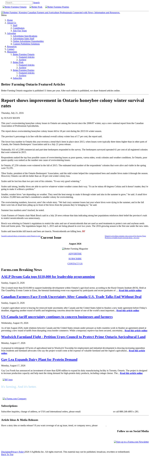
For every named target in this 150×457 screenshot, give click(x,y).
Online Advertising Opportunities (28, 41)
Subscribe (17, 78)
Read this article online (130, 290)
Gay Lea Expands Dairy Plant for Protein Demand (39, 359)
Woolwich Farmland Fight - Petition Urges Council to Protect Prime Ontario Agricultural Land (73, 337)
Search (36, 2)
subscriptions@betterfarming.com (96, 411)
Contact (10, 49)
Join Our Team (20, 30)
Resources (12, 46)
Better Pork (18, 62)
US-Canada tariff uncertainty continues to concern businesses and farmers (57, 317)
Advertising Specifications (25, 36)
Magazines (12, 52)
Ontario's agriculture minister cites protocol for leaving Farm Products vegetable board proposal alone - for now (125, 237)
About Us (11, 23)
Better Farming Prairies (23, 70)
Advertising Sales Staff (23, 38)
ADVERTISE (75, 253)
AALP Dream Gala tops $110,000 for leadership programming (48, 277)
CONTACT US (75, 263)
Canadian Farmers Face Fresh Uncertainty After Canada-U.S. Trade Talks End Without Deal (71, 297)
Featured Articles (26, 57)
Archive (22, 59)
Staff (15, 25)
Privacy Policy (18, 452)
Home (10, 20)
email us (102, 425)
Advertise (11, 33)
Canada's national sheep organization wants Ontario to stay (21, 236)
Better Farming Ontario (23, 54)
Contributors (18, 28)
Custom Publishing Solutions (26, 44)
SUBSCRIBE (75, 258)
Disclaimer (6, 452)
